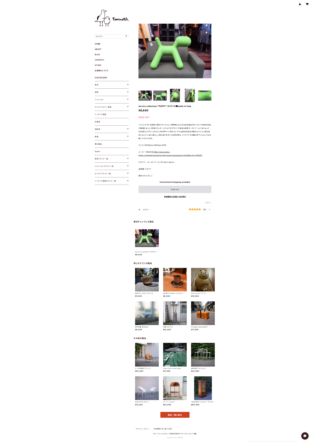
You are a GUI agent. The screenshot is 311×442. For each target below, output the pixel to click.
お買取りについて (101, 71)
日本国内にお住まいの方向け (175, 197)
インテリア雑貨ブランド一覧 (105, 181)
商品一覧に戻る (175, 415)
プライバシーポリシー (143, 429)
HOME (97, 44)
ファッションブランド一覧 (104, 166)
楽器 (96, 137)
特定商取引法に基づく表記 (163, 429)
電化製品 (98, 144)
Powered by (172, 437)
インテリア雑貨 (100, 114)
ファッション (99, 100)
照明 (96, 92)
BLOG (97, 55)
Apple (97, 151)
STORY (98, 65)
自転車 (97, 129)
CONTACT (99, 60)
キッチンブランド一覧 (103, 174)
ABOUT (98, 49)
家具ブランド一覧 (101, 159)
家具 (96, 85)
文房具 (97, 122)
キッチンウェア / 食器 (103, 107)
